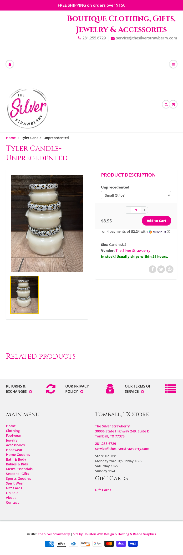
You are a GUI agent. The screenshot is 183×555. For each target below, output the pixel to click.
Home (11, 137)
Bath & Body (16, 459)
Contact (12, 502)
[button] (136, 231)
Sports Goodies (18, 478)
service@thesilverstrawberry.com (146, 38)
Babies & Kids (17, 464)
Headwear (14, 449)
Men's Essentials (19, 469)
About (11, 497)
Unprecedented (115, 187)
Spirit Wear (15, 483)
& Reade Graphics (143, 534)
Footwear (13, 435)
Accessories (15, 445)
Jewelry (12, 440)
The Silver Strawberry (133, 250)
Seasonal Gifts (17, 473)
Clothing (13, 430)
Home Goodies (18, 454)
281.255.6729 (94, 38)
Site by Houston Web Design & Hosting (101, 534)
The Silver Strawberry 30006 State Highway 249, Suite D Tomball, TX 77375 (122, 431)
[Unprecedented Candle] (47, 223)
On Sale (12, 492)
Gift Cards (14, 488)
